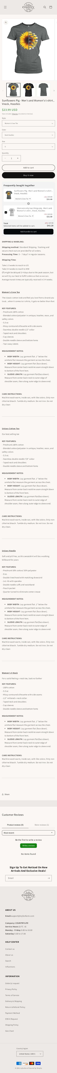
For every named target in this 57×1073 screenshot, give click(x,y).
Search (8, 961)
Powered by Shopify (35, 1068)
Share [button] (7, 794)
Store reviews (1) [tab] (42, 825)
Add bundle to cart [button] (28, 231)
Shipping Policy (11, 1025)
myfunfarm (24, 1068)
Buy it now (28, 175)
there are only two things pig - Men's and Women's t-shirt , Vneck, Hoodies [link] (34, 209)
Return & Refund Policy (15, 1007)
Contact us (10, 949)
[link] (9, 195)
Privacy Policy (11, 989)
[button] (5, 7)
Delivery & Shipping (13, 1001)
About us (9, 955)
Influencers (10, 967)
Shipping (15, 114)
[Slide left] (3, 91)
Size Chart (9, 1031)
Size (3, 141)
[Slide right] (54, 91)
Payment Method (12, 1013)
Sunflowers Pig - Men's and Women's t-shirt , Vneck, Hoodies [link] (33, 192)
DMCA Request (11, 1019)
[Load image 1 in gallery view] (13, 90)
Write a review (28, 845)
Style (4, 118)
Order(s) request (12, 983)
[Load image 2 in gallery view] (28, 90)
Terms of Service (12, 995)
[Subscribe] (49, 878)
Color (4, 130)
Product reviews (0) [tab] (15, 825)
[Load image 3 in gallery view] (43, 90)
